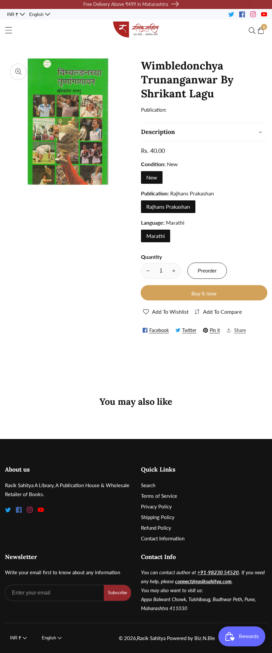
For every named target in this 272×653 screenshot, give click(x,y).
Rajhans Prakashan (168, 206)
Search (148, 485)
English (37, 14)
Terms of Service (159, 496)
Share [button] (240, 330)
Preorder (207, 270)
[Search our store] (253, 31)
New (151, 177)
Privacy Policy (156, 506)
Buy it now (204, 293)
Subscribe (117, 592)
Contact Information (162, 538)
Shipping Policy (157, 517)
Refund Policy (156, 528)
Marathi (155, 236)
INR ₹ (13, 14)
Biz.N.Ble (204, 638)
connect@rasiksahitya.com (203, 581)
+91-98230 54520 (218, 572)
